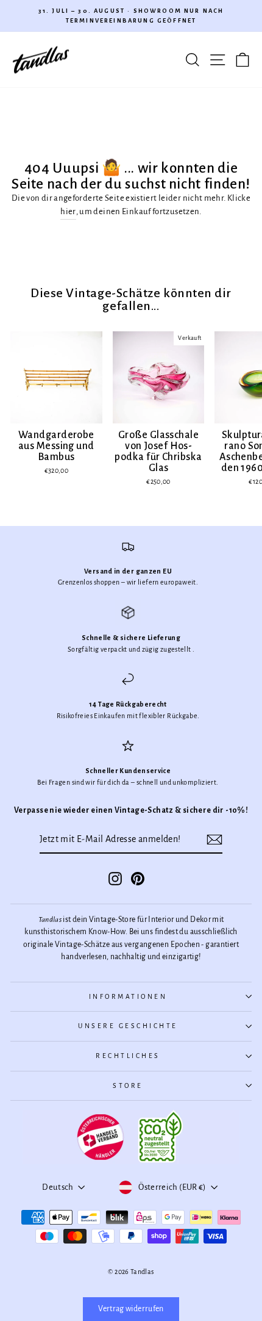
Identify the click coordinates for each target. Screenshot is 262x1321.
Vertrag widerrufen (131, 1309)
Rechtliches (128, 1056)
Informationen (128, 996)
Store (128, 1085)
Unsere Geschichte (128, 1026)
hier (68, 211)
